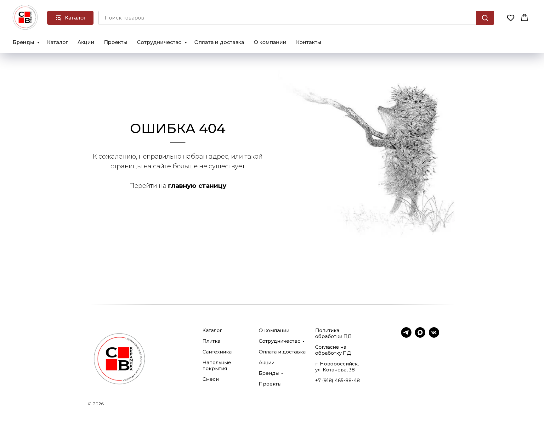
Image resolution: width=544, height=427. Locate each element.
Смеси (210, 379)
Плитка (211, 341)
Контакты (308, 42)
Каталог (57, 42)
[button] (510, 17)
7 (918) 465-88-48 (339, 380)
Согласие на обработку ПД (333, 350)
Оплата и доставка (219, 42)
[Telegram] (406, 336)
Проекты (116, 42)
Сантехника (217, 352)
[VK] (434, 336)
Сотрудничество (160, 42)
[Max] (420, 336)
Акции (85, 42)
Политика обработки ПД (333, 333)
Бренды (24, 42)
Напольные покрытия (216, 365)
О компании (270, 42)
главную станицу (197, 185)
